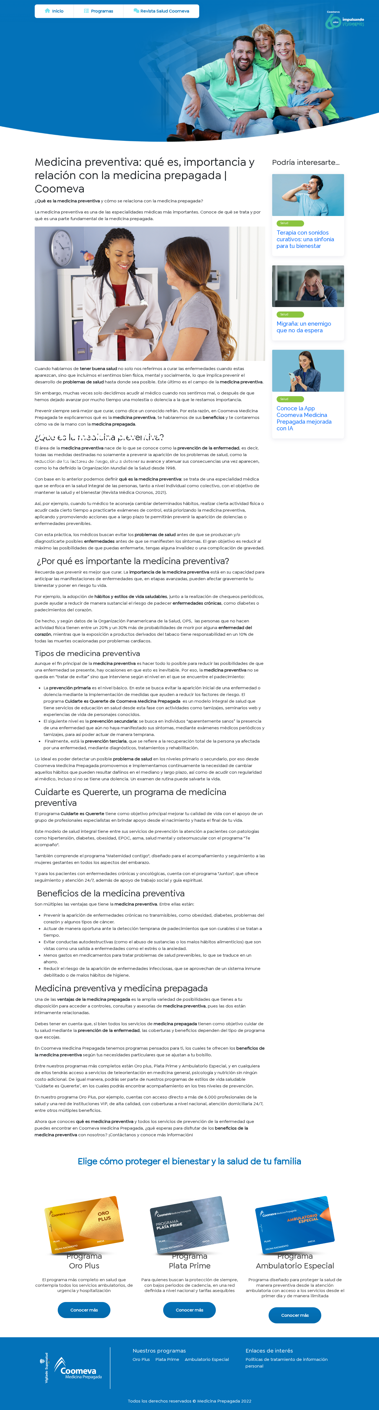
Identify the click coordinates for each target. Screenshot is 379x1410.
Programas (101, 11)
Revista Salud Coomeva (164, 11)
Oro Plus (141, 1359)
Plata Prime (167, 1359)
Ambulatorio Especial (207, 1359)
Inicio (57, 11)
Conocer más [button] (84, 1310)
